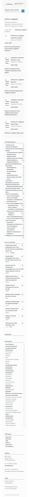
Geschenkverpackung (11, 365)
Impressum (8, 437)
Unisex (8, 179)
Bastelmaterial (9, 350)
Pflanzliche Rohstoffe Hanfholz (15, 186)
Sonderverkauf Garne (12, 175)
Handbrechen (9, 367)
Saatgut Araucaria (11, 154)
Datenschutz (9, 444)
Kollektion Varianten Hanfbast (10, 316)
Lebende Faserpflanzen (12, 146)
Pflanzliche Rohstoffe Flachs (13, 188)
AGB (7, 440)
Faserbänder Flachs (13, 205)
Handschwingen (10, 370)
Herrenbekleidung (11, 171)
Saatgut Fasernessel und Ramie (15, 158)
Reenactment (9, 406)
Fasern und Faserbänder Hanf (14, 211)
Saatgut (8, 150)
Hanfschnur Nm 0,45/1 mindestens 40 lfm (11, 324)
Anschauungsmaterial (11, 346)
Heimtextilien (10, 169)
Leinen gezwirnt (11, 228)
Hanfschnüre (10, 222)
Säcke (7, 414)
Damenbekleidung (11, 167)
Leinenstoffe (9, 180)
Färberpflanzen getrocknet (12, 182)
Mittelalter (8, 387)
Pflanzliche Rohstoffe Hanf (12, 184)
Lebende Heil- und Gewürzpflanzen (15, 148)
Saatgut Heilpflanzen (12, 160)
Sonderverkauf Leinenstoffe (14, 177)
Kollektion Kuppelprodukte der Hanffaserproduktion (12, 302)
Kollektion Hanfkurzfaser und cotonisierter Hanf (11, 309)
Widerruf (8, 442)
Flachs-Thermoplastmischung (14, 216)
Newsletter (8, 439)
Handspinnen (9, 372)
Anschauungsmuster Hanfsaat (15, 152)
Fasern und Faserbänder (12, 194)
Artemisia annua (10, 145)
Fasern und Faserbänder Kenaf (15, 218)
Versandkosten (9, 446)
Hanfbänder (11, 213)
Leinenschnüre (11, 230)
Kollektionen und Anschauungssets (15, 235)
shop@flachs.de (9, 465)
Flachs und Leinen (12, 10)
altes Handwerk (10, 344)
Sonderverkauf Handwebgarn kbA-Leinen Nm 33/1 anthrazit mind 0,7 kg (13, 258)
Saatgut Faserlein (11, 156)
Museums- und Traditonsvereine (14, 393)
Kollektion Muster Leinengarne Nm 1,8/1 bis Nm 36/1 (12, 287)
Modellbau (8, 391)
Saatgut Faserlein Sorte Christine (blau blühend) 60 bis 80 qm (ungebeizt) (12, 278)
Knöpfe (9, 173)
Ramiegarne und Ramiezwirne (14, 224)
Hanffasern (11, 214)
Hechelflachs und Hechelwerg (16, 209)
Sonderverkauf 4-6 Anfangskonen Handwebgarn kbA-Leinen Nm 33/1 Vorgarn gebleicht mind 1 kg (14, 268)
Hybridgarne (10, 233)
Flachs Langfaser (12, 207)
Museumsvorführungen (12, 395)
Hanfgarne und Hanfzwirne (14, 231)
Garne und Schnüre (11, 220)
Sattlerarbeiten (9, 416)
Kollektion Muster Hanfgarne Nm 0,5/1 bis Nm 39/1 (12, 295)
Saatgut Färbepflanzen (13, 162)
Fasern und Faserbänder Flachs (15, 203)
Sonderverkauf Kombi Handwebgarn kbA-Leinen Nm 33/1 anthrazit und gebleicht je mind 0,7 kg (14, 248)
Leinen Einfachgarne (12, 226)
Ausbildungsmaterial (11, 348)
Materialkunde (9, 385)
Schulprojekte (9, 418)
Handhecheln (9, 369)
